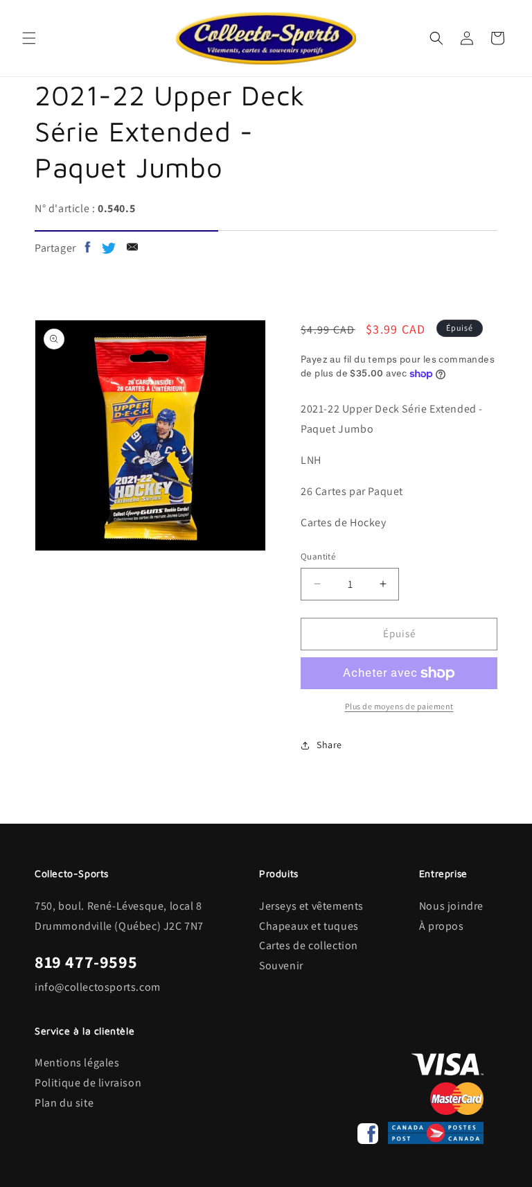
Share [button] (329, 744)
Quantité (318, 556)
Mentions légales (77, 1062)
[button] (29, 38)
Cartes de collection (308, 945)
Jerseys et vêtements (311, 906)
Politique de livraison (88, 1082)
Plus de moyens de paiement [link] (399, 706)
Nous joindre (451, 906)
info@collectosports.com (98, 987)
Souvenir (281, 965)
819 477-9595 (86, 962)
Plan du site (64, 1102)
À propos (441, 926)
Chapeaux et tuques (309, 926)
